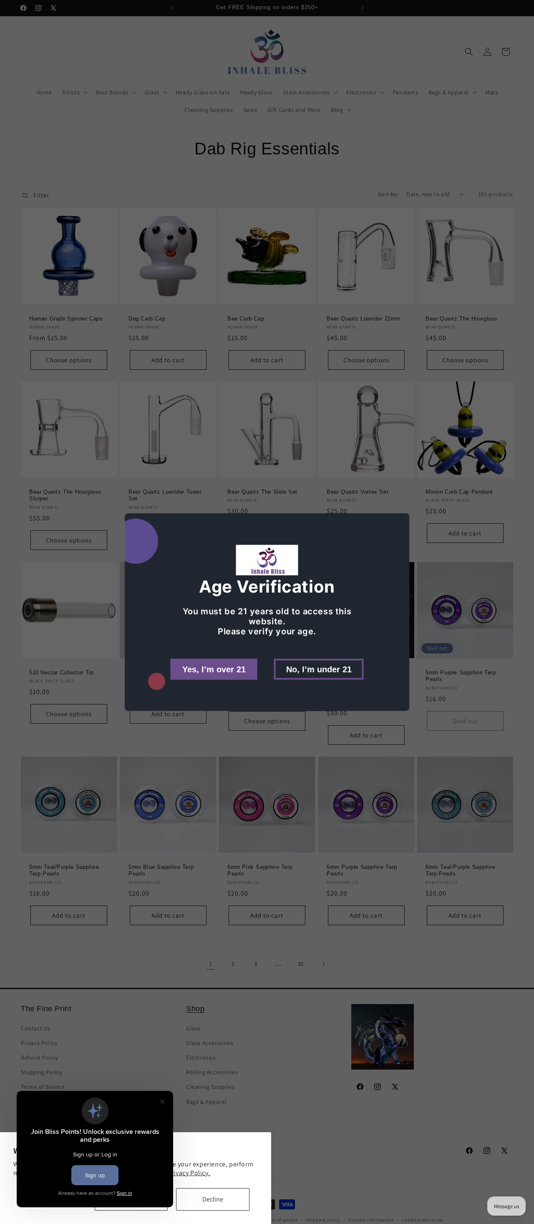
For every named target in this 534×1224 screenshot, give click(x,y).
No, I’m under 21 (319, 669)
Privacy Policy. (188, 1172)
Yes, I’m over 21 (214, 669)
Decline (212, 1199)
